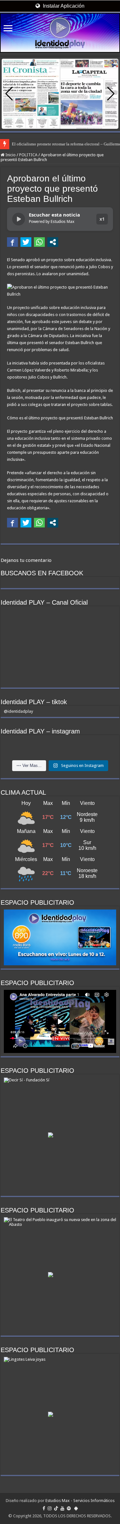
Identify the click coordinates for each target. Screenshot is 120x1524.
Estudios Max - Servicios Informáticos (80, 1500)
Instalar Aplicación (63, 6)
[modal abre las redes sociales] (52, 242)
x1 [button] (102, 219)
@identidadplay (18, 711)
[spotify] (68, 1508)
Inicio (10, 154)
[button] (111, 94)
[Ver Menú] (8, 29)
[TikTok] (56, 1508)
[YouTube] (62, 1508)
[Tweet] (25, 242)
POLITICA (28, 154)
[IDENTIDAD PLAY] (60, 33)
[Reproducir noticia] (18, 219)
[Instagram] (49, 1508)
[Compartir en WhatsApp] (39, 242)
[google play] (76, 1508)
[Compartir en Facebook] (12, 242)
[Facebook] (44, 1508)
